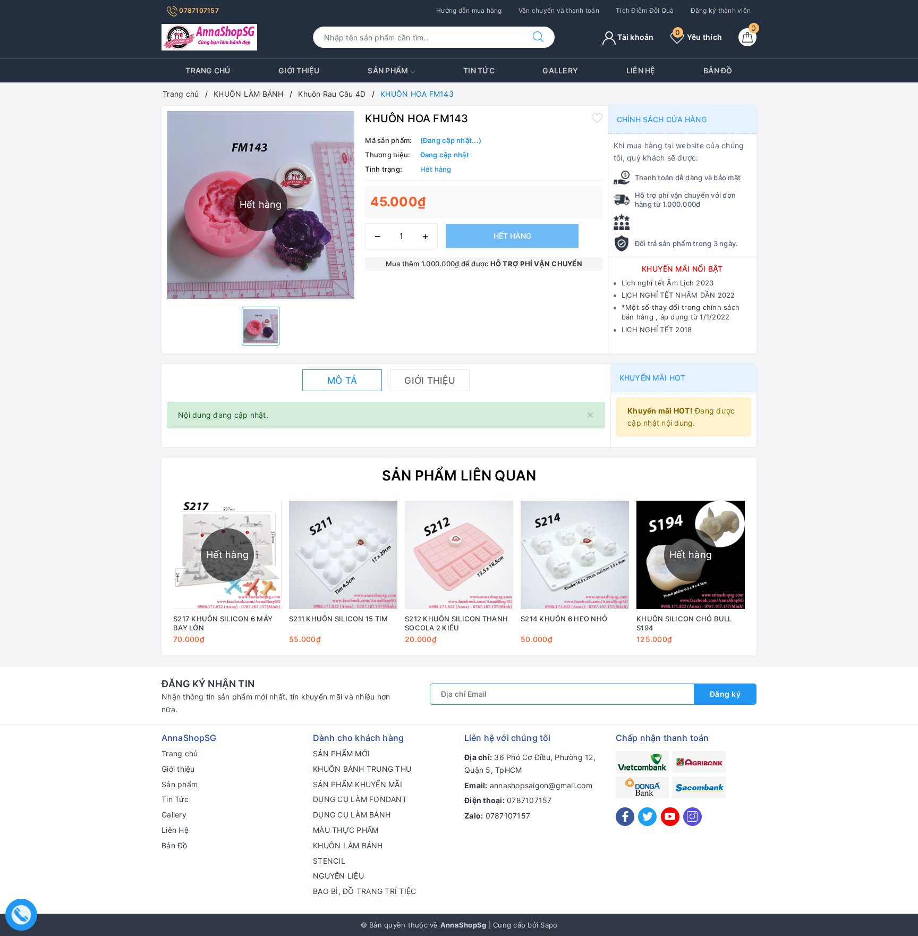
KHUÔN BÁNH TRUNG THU (362, 768)
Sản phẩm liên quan (459, 475)
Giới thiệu (299, 70)
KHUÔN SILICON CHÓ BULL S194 (684, 623)
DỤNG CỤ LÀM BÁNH (351, 814)
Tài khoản (635, 36)
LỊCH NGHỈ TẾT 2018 (657, 329)
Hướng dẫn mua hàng (469, 10)
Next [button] (778, 580)
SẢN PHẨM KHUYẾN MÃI (357, 784)
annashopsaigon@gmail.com (541, 785)
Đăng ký (725, 693)
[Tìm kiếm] (538, 37)
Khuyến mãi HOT (652, 377)
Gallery (560, 70)
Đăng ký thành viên (721, 10)
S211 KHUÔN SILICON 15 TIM (338, 618)
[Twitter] (647, 816)
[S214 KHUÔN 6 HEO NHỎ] (575, 555)
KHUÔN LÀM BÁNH (348, 845)
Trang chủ (207, 70)
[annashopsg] (209, 36)
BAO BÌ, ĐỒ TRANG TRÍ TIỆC (364, 891)
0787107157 (198, 10)
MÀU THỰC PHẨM (345, 829)
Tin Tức (479, 70)
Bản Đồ (718, 70)
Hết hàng (512, 235)
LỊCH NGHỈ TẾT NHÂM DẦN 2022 (678, 295)
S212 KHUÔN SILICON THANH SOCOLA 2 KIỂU (456, 623)
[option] (260, 326)
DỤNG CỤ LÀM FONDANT (360, 799)
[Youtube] (670, 816)
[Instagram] (692, 816)
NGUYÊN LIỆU (338, 875)
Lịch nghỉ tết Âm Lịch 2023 (668, 283)
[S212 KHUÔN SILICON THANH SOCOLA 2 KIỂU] (459, 555)
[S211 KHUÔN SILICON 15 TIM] (343, 555)
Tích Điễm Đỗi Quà (645, 10)
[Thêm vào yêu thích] (597, 117)
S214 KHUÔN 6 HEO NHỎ (564, 618)
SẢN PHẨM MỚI (341, 753)
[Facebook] (625, 816)
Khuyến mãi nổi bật (682, 268)
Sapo (548, 925)
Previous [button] (140, 580)
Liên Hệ (641, 70)
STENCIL (329, 860)
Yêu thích (698, 36)
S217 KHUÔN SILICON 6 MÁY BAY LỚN (223, 623)
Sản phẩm (389, 70)
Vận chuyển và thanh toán (558, 10)
